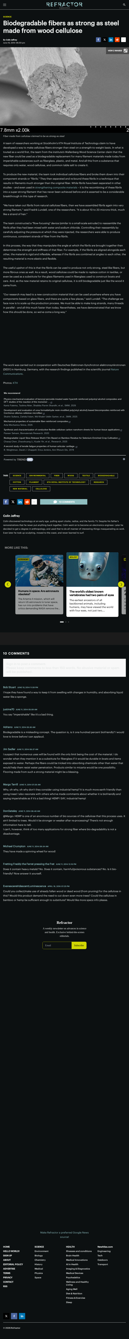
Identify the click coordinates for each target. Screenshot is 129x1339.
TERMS (6, 1273)
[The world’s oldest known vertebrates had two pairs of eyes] (64, 569)
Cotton (17, 482)
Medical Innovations (77, 1260)
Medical (39, 1268)
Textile (86, 475)
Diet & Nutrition (74, 1293)
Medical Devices (74, 1273)
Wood (71, 475)
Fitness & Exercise (75, 1297)
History (38, 1264)
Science (7, 17)
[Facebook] (98, 39)
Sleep (69, 1302)
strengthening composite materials (56, 187)
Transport (103, 1264)
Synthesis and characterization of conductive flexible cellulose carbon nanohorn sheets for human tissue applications (62, 429)
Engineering (104, 1251)
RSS (5, 1286)
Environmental (37, 475)
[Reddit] (117, 39)
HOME (6, 1246)
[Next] (121, 584)
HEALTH (70, 1246)
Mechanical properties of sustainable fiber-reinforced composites (36, 421)
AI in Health (72, 1264)
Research (99, 482)
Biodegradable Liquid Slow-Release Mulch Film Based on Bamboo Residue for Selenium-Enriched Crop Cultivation (61, 438)
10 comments (67, 501)
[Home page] (64, 5)
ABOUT (7, 1260)
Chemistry (40, 1260)
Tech (100, 1255)
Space (38, 1277)
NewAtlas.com (105, 1246)
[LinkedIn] (111, 39)
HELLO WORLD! (11, 1251)
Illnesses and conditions (79, 1251)
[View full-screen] (125, 51)
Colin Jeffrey (11, 516)
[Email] (123, 39)
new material (20, 489)
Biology (45, 557)
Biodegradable (106, 475)
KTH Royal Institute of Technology (66, 482)
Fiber (56, 475)
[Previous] (8, 584)
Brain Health (72, 1255)
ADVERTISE (9, 1268)
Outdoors (103, 1260)
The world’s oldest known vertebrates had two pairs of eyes (64, 593)
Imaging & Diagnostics (78, 1268)
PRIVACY (7, 1277)
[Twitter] (104, 39)
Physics (39, 1273)
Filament (34, 482)
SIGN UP (7, 1255)
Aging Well (71, 1289)
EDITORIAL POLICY (13, 1264)
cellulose (41, 489)
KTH (15, 382)
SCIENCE (39, 1246)
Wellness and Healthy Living (77, 1283)
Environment (41, 1251)
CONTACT (8, 1281)
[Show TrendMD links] (124, 459)
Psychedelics (73, 1277)
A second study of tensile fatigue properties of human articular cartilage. (39, 446)
